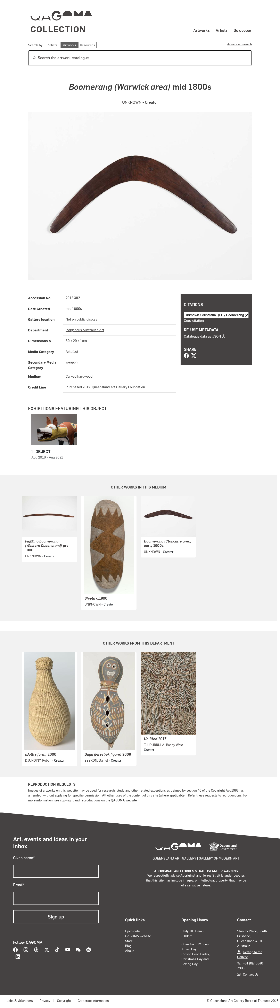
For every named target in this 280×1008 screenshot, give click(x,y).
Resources (87, 45)
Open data (132, 931)
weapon (71, 362)
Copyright (64, 1000)
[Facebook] (186, 356)
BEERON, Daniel (96, 760)
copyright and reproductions (80, 800)
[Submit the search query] (31, 58)
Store (129, 941)
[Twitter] (193, 356)
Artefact (72, 351)
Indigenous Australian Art (85, 330)
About (129, 950)
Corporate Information (93, 1000)
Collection (58, 28)
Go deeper (242, 30)
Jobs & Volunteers (20, 1000)
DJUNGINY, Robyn (38, 760)
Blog (128, 946)
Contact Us (250, 974)
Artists (222, 30)
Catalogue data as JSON (202, 336)
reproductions (232, 795)
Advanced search (239, 44)
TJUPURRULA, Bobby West (163, 744)
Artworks (201, 30)
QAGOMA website (138, 936)
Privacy (45, 1000)
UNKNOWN (131, 102)
